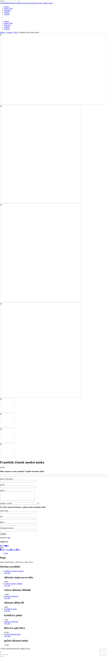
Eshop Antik (8, 23)
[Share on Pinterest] (4, 546)
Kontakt (7, 29)
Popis (6, 553)
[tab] (55, 553)
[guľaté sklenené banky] (12, 634)
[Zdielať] (5, 654)
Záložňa (7, 27)
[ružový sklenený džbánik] (13, 584)
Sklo (15, 32)
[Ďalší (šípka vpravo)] (3, 656)
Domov (6, 21)
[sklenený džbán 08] (11, 596)
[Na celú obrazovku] (3, 654)
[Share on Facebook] (0, 546)
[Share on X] (2, 546)
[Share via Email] (6, 546)
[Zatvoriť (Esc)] (7, 654)
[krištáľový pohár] (10, 609)
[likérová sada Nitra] (11, 622)
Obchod (9, 32)
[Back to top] (0, 652)
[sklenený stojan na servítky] (14, 571)
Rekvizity (7, 25)
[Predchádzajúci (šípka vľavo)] (1, 656)
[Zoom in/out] (1, 654)
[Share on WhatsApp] (8, 546)
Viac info (7, 573)
